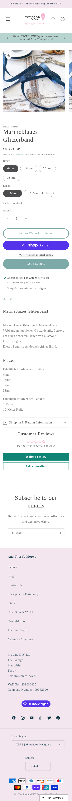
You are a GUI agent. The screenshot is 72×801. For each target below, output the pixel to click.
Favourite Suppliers (20, 639)
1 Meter (12, 193)
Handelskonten (17, 621)
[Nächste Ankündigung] (64, 38)
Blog (11, 576)
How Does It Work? (21, 612)
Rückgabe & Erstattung (23, 594)
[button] (8, 18)
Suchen (12, 567)
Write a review (36, 456)
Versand (20, 154)
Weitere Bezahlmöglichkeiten (36, 255)
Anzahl (7, 210)
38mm (11, 177)
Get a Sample (36, 263)
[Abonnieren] (59, 533)
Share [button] (11, 298)
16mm (28, 168)
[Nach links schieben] (27, 119)
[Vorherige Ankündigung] (7, 38)
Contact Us (15, 585)
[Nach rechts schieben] (45, 119)
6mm (10, 168)
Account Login (17, 630)
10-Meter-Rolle (38, 193)
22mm (47, 168)
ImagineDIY (29, 794)
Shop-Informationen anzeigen (26, 288)
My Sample (55, 797)
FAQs (11, 603)
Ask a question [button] (36, 466)
